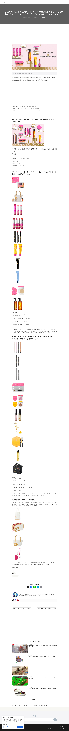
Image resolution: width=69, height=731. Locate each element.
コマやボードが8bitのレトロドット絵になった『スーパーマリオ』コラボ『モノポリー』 (42, 656)
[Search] (55, 719)
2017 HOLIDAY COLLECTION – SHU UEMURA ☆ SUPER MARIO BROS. (25, 106)
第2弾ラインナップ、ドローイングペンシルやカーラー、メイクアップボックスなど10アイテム (28, 110)
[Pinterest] (18, 600)
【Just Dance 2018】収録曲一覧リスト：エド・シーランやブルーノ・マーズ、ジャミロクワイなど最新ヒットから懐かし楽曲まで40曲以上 (46, 609)
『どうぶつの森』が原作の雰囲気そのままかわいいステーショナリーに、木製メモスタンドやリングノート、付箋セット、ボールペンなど (22, 609)
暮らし (14, 573)
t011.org (6, 2)
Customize (6, 726)
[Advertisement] (34, 33)
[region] (13, 722)
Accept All (19, 726)
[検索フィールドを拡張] (63, 2)
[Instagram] (15, 600)
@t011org (43, 17)
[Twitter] (13, 600)
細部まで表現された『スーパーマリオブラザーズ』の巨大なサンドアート (40, 667)
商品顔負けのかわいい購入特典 (18, 112)
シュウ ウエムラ (16, 567)
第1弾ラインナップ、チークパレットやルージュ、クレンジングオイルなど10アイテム (26, 108)
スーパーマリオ (15, 575)
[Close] (23, 716)
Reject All (13, 726)
